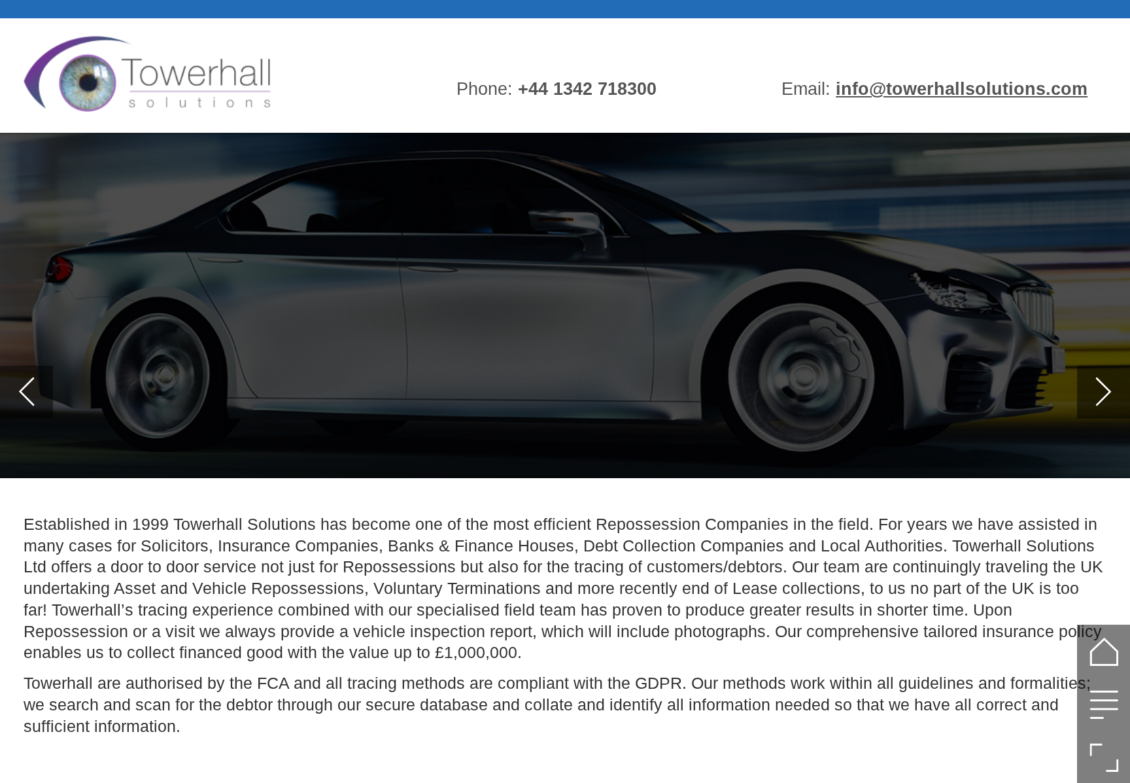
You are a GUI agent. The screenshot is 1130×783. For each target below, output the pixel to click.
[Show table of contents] (1103, 704)
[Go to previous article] (26, 392)
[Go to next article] (1103, 392)
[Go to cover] (1103, 651)
